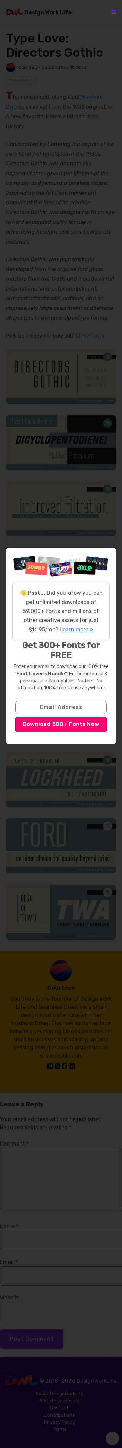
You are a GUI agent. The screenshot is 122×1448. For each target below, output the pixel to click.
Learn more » (76, 629)
